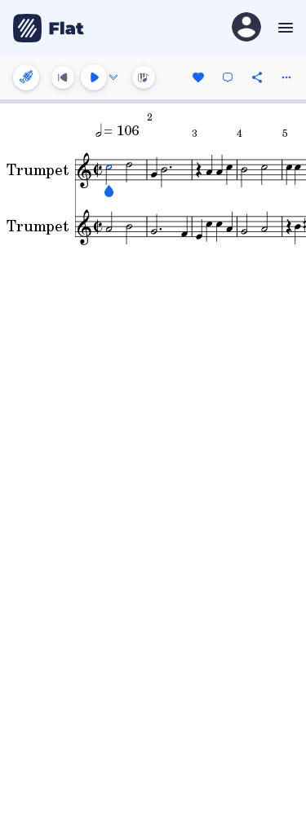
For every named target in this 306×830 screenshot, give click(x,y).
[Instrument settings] (26, 77)
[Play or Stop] (94, 77)
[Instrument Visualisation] (143, 77)
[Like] (198, 77)
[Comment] (227, 77)
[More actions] (286, 77)
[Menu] (283, 28)
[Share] (257, 77)
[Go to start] (62, 77)
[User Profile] (246, 28)
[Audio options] (113, 77)
